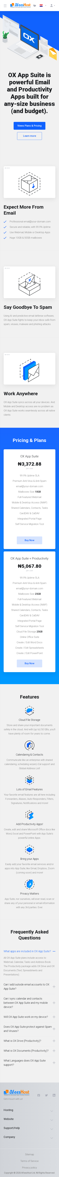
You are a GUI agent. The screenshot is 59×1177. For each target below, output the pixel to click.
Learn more (29, 135)
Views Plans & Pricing (29, 125)
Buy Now (29, 540)
